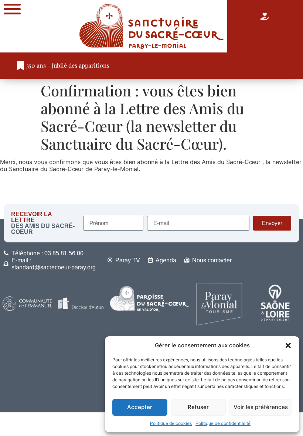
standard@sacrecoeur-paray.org (53, 267)
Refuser (198, 407)
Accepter (139, 407)
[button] (288, 345)
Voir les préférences (261, 407)
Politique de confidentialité (223, 423)
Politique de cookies (171, 423)
